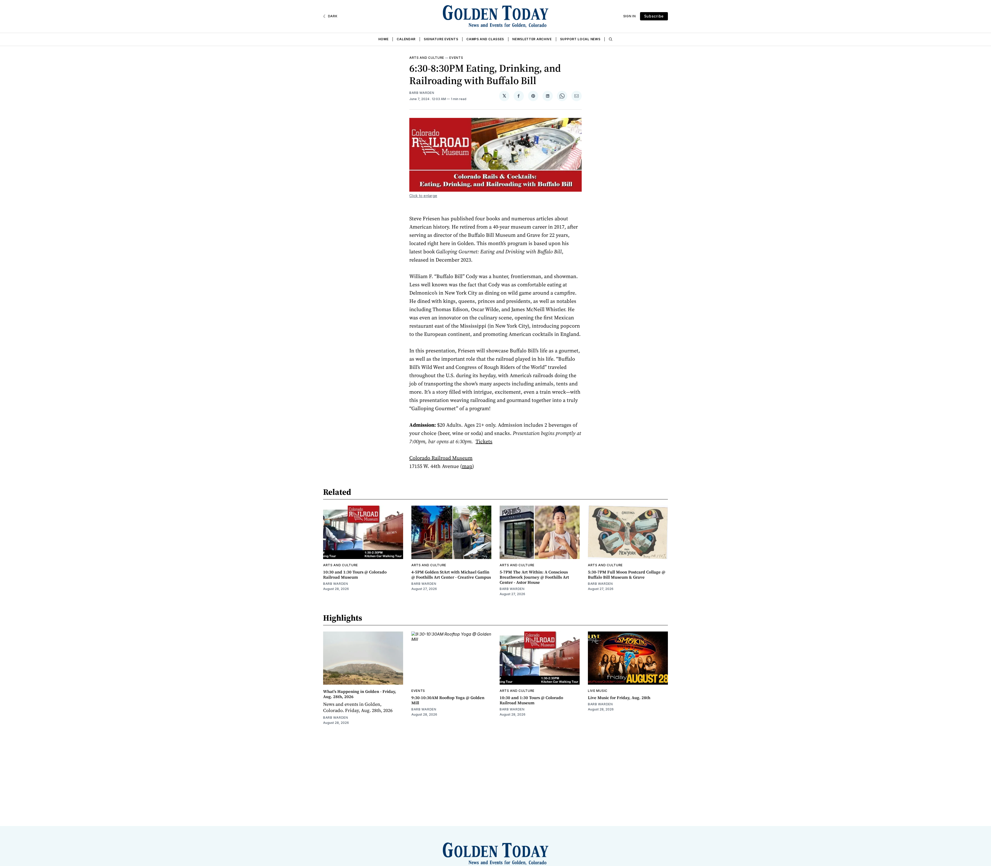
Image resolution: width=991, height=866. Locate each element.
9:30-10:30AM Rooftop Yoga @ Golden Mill (447, 700)
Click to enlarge (423, 195)
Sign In (629, 16)
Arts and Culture (426, 58)
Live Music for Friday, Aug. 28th (619, 697)
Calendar (406, 39)
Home (383, 39)
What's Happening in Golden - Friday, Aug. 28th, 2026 (359, 694)
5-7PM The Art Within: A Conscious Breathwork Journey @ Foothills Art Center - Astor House (534, 577)
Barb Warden (421, 93)
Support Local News (580, 39)
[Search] (611, 39)
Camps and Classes (485, 39)
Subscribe (654, 16)
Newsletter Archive (532, 39)
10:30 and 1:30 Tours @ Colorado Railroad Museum (355, 574)
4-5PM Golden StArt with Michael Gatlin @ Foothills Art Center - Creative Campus (451, 574)
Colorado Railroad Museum (441, 458)
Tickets (484, 441)
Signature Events (441, 39)
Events (456, 58)
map (467, 466)
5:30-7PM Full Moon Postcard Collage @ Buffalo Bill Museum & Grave (626, 574)
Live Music (598, 691)
